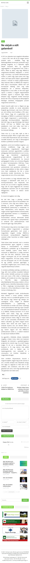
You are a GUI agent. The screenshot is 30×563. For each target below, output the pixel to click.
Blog (3, 41)
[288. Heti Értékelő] (23, 479)
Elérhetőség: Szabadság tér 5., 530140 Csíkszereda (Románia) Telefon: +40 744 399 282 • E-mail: (15, 558)
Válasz (27, 447)
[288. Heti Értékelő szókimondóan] (23, 486)
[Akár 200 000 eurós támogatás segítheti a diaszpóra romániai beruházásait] (23, 463)
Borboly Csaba (4, 2)
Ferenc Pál (6, 442)
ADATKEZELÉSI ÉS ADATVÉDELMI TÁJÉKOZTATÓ (18, 554)
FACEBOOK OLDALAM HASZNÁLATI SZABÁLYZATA (15, 552)
